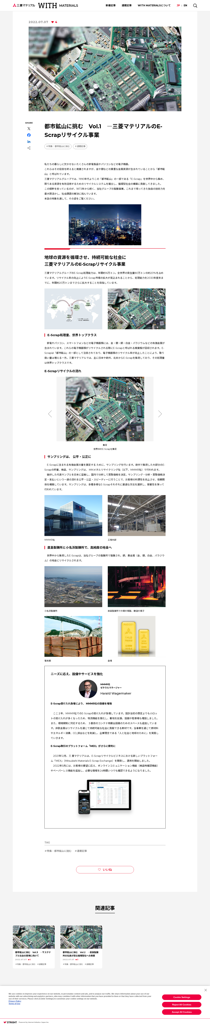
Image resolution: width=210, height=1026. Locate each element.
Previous (49, 413)
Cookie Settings (181, 997)
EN (185, 5)
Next (160, 413)
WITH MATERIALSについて (154, 5)
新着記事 (111, 5)
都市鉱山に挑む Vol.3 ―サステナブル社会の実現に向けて (33, 954)
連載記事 (127, 5)
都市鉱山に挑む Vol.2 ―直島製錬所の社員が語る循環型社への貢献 (80, 954)
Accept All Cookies (182, 1012)
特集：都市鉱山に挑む (59, 146)
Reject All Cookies (181, 1004)
